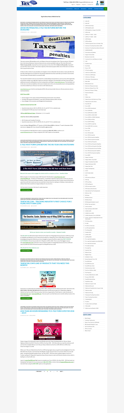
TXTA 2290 (87, 306)
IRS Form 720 (49, 260)
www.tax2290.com (36, 293)
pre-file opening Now (90, 227)
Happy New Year (89, 166)
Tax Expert (34, 32)
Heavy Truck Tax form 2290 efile (92, 322)
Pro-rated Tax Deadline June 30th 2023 (94, 241)
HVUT (86, 170)
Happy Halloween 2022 (90, 164)
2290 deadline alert (89, 27)
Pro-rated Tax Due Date (90, 243)
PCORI (25, 25)
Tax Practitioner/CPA (89, 326)
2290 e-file (87, 32)
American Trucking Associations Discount (94, 48)
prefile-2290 (88, 234)
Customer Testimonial (90, 320)
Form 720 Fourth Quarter (91, 141)
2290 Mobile (23, 306)
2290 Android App (89, 25)
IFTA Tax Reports (89, 184)
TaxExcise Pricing (89, 292)
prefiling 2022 (88, 236)
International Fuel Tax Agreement (92, 190)
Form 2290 (87, 106)
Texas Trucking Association (91, 297)
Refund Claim (88, 252)
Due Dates (22, 22)
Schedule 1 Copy (89, 256)
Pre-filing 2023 (88, 230)
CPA (86, 61)
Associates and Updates (26, 140)
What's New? (88, 330)
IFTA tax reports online (90, 186)
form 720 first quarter (90, 135)
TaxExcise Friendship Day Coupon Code (94, 288)
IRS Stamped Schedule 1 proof (57, 24)
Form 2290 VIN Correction (53, 141)
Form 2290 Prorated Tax (90, 123)
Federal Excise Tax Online (91, 101)
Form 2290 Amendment (51, 23)
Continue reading (26, 190)
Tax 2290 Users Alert (63, 198)
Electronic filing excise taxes (47, 22)
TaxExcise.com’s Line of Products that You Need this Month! (44, 264)
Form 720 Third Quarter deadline (92, 152)
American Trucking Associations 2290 (93, 45)
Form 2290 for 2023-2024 (91, 115)
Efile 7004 (87, 81)
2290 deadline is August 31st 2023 (93, 30)
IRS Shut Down (88, 199)
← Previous (38, 371)
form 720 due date (89, 132)
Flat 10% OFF (88, 103)
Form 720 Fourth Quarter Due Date (93, 146)
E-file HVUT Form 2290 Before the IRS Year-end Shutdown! (47, 145)
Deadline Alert (88, 63)
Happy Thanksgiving (89, 168)
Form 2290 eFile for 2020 (91, 112)
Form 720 (28, 24)
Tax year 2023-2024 (89, 277)
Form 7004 (87, 128)
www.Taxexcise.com (59, 176)
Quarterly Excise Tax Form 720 (28, 104)
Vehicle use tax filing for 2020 (91, 308)
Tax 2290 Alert (30, 25)
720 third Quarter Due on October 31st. (94, 43)
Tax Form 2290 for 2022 (90, 270)
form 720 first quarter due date (92, 139)
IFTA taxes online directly (91, 188)
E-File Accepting (89, 70)
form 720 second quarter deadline (92, 150)
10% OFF (87, 21)
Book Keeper (88, 318)
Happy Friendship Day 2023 (91, 161)
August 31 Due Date (89, 54)
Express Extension (89, 92)
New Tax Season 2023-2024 (91, 208)
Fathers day (87, 97)
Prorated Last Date (89, 245)
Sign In (73, 4)
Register (78, 4)
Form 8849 (87, 155)
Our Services (69, 8)
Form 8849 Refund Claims (28, 113)
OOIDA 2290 (88, 211)
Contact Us (90, 4)
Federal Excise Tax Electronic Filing (37, 23)
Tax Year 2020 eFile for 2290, (91, 274)
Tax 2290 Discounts (89, 263)
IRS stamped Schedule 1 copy (91, 324)
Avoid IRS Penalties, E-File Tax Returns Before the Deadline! (43, 29)
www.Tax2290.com (25, 178)
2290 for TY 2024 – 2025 (90, 36)
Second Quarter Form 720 (91, 259)
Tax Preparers (88, 272)
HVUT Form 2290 (24, 94)
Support (84, 4)
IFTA (49, 24)
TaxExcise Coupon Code (90, 283)
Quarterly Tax (88, 250)
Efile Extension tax (89, 83)
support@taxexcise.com (26, 132)
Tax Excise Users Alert (39, 25)
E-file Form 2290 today (90, 74)
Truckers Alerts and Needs (56, 25)
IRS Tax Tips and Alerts (63, 307)
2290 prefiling (88, 41)
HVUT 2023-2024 (89, 173)
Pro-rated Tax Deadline (90, 239)
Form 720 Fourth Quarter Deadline (93, 144)
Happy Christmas (89, 157)
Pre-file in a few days (89, 225)
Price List (76, 8)
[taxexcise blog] (28, 3)
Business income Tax (89, 56)
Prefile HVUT (88, 232)
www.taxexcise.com (25, 293)
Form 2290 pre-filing (90, 119)
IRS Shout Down (88, 197)
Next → (62, 371)
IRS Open (87, 195)
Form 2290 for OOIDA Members (92, 117)
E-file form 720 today (90, 77)
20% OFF (87, 23)
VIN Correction (88, 328)
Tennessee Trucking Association (92, 294)
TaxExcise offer (88, 290)
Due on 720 (87, 68)
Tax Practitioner (98, 8)
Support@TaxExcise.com (86, 2)
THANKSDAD (88, 299)
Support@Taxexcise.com (66, 362)
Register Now (88, 254)
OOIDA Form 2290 (89, 213)
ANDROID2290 (88, 50)
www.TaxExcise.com (60, 82)
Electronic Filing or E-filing (58, 140)
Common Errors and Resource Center (93, 59)
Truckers (47, 25)
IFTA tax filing (88, 182)
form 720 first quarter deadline (92, 137)
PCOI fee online (88, 221)
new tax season (88, 206)
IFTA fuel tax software (40, 260)
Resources (83, 8)
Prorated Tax (88, 248)
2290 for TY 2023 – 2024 (90, 34)
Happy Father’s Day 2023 (91, 159)
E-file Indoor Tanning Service (32, 22)
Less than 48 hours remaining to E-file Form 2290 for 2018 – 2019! (47, 312)
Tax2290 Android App (90, 279)
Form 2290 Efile (60, 23)
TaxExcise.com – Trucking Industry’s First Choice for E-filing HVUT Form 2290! (46, 202)
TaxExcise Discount (89, 286)
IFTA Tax (87, 179)
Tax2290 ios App (89, 281)
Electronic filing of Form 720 (61, 22)
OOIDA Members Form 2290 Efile (92, 215)
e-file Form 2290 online (90, 72)
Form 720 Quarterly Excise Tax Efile (39, 24)
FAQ (86, 94)
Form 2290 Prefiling (89, 121)
